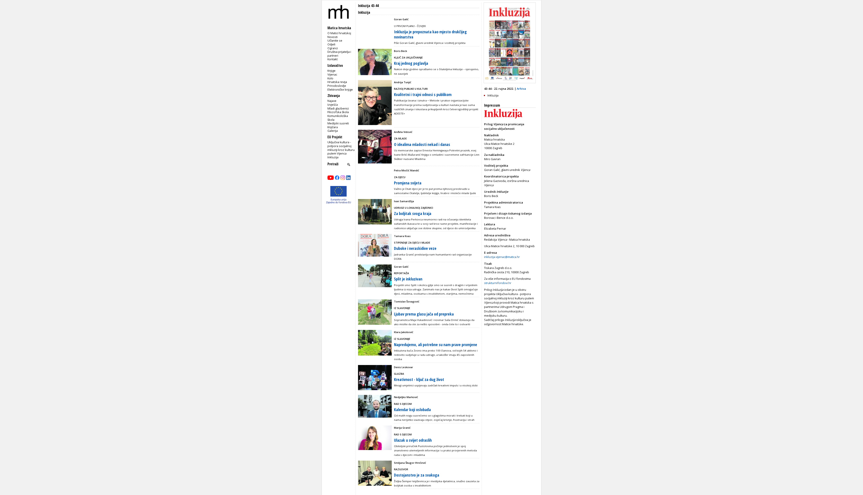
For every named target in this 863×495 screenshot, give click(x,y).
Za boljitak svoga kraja (412, 213)
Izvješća (332, 105)
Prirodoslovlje (336, 86)
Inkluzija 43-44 (368, 5)
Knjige (331, 71)
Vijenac (332, 74)
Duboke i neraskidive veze (415, 248)
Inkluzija (332, 157)
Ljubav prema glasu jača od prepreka (424, 314)
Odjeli (331, 44)
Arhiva (521, 89)
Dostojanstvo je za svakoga (416, 475)
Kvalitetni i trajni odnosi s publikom (423, 94)
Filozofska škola (338, 112)
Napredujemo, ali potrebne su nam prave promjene (435, 344)
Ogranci (332, 48)
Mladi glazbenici (338, 108)
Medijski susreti (338, 123)
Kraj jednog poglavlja (411, 63)
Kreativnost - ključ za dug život (419, 379)
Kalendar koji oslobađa (412, 409)
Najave (331, 101)
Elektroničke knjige (340, 89)
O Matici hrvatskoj (339, 33)
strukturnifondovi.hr (497, 283)
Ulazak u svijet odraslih (413, 440)
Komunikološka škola (337, 118)
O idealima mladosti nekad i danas (422, 144)
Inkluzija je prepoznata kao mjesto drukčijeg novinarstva (430, 34)
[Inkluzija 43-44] (510, 82)
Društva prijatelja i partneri (339, 54)
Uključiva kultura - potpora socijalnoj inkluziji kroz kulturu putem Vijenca (341, 147)
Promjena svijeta (407, 183)
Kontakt (332, 59)
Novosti (332, 37)
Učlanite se (334, 40)
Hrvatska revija (337, 82)
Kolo (330, 78)
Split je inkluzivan (408, 279)
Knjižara (332, 127)
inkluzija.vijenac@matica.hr (502, 257)
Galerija (332, 131)
